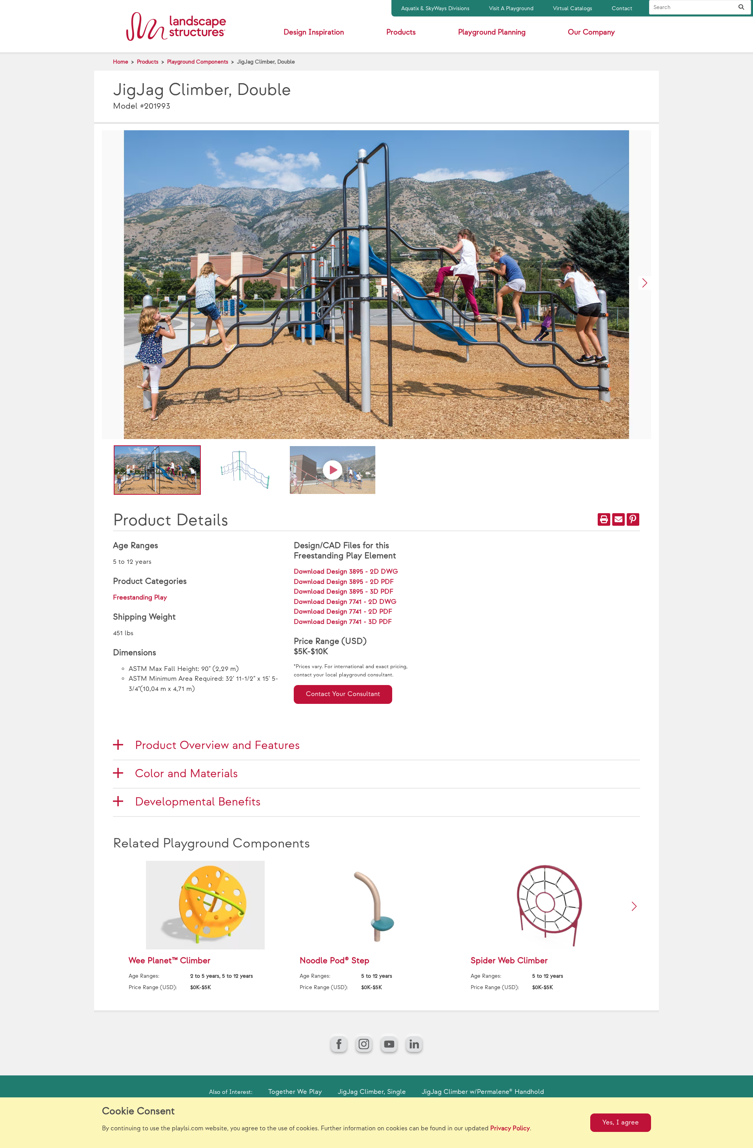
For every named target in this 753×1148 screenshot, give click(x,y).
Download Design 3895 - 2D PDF (344, 582)
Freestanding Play (140, 597)
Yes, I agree (620, 1122)
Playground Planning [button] (492, 32)
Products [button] (401, 32)
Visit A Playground (511, 8)
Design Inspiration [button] (314, 32)
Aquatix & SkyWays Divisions (435, 8)
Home (120, 61)
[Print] (604, 519)
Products (147, 61)
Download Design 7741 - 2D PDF (343, 612)
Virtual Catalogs (572, 8)
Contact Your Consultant (343, 694)
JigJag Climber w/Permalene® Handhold (483, 1092)
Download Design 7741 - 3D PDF (343, 622)
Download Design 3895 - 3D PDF (343, 592)
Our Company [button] (591, 32)
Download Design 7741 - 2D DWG (345, 602)
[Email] (618, 519)
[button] (644, 283)
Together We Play (295, 1092)
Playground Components (197, 61)
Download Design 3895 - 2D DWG (346, 572)
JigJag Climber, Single (372, 1092)
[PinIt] (633, 519)
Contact (622, 8)
